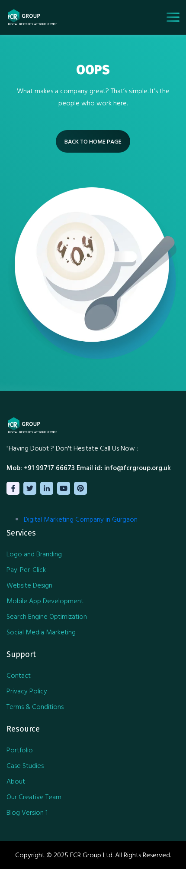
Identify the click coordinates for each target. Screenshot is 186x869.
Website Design (29, 585)
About (15, 781)
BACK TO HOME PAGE (93, 141)
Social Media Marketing (41, 632)
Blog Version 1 (27, 812)
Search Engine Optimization (46, 616)
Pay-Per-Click (26, 569)
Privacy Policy (26, 691)
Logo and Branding (34, 554)
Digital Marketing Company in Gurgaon (81, 519)
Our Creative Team (33, 796)
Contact (18, 675)
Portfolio (19, 750)
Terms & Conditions (35, 706)
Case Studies (25, 765)
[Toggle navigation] (173, 17)
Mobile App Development (44, 600)
